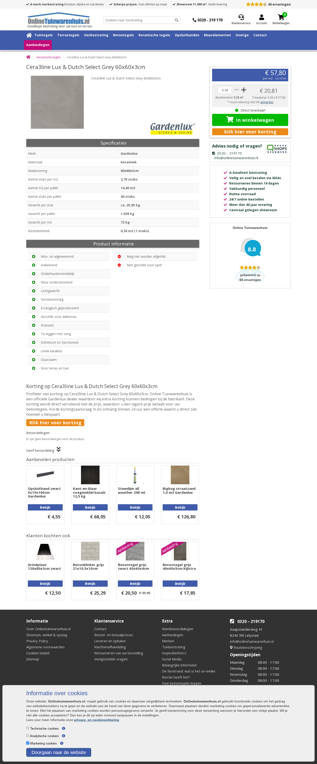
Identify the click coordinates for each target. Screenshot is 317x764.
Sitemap (32, 659)
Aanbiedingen (37, 45)
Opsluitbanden (187, 35)
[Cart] (281, 17)
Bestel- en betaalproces (113, 634)
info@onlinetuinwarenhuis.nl (252, 641)
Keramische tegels (154, 35)
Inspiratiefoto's (174, 653)
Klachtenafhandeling (110, 647)
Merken (168, 641)
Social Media (171, 659)
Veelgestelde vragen (111, 659)
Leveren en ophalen (110, 641)
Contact (260, 35)
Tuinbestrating (173, 647)
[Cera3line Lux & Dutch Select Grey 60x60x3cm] (60, 102)
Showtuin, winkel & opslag (46, 634)
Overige (242, 35)
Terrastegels (68, 35)
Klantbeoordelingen (177, 628)
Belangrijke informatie (179, 665)
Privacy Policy (37, 641)
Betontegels (123, 35)
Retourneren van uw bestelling (118, 653)
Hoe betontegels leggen (181, 683)
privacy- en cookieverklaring (96, 720)
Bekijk (45, 507)
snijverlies (266, 102)
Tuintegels (43, 35)
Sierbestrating (96, 35)
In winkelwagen (255, 120)
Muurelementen (217, 35)
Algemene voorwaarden (45, 647)
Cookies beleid (37, 653)
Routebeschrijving (247, 647)
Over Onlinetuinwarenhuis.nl (48, 628)
